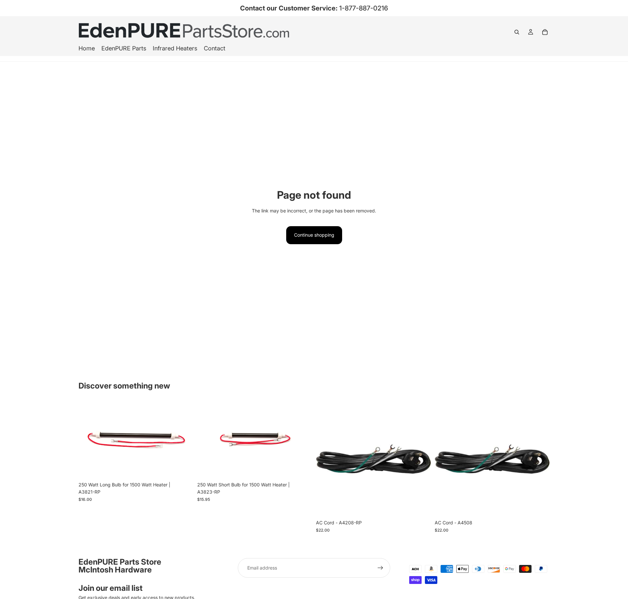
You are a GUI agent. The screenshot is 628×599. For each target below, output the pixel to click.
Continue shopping (314, 235)
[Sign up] (380, 568)
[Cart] (545, 32)
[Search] (517, 32)
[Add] (183, 468)
